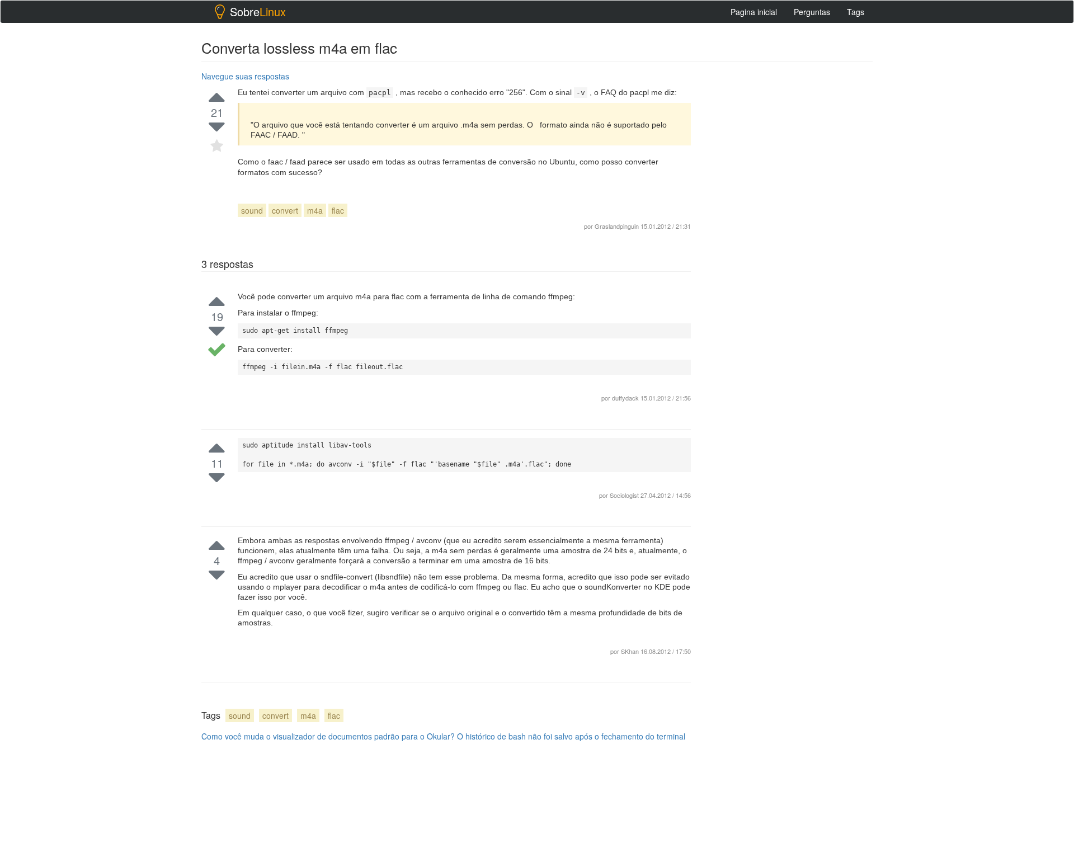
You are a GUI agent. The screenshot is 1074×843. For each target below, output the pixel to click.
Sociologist (625, 495)
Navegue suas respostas (245, 76)
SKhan (630, 651)
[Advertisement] (789, 235)
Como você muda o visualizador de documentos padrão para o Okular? (328, 736)
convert (285, 210)
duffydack (625, 397)
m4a (315, 210)
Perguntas (812, 11)
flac (338, 210)
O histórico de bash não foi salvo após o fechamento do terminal (571, 736)
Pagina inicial (754, 11)
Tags (855, 11)
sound (252, 210)
